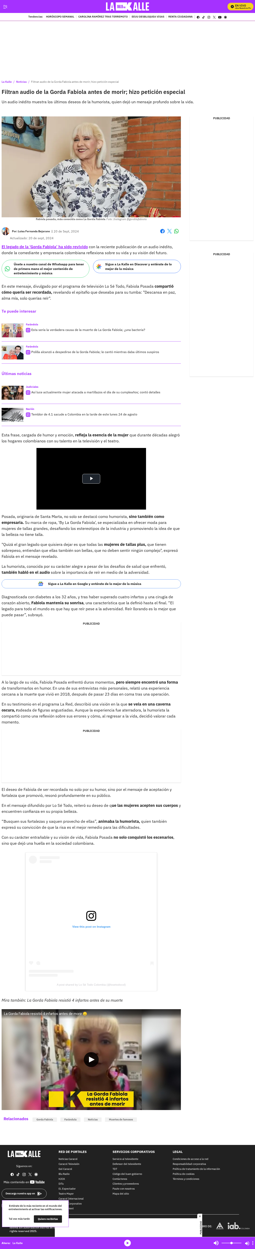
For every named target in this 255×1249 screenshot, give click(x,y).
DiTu (61, 1184)
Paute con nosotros (124, 1189)
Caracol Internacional (71, 1199)
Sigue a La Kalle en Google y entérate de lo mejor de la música (94, 584)
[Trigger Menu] (5, 6)
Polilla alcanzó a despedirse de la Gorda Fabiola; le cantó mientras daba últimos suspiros (95, 352)
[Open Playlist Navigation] (252, 1243)
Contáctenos (120, 1179)
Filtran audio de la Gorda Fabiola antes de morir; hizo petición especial (75, 81)
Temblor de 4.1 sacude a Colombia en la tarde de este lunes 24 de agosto (84, 414)
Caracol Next (66, 1209)
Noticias (21, 81)
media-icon (127, 1243)
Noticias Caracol (68, 1159)
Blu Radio (64, 1174)
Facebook (162, 233)
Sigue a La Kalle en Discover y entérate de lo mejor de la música (138, 266)
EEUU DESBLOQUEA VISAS (148, 17)
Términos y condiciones (186, 1179)
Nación (30, 409)
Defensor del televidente (127, 1164)
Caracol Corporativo (70, 1204)
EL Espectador (67, 1189)
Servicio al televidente (125, 1159)
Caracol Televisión (69, 1164)
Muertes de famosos (121, 1119)
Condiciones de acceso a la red (190, 1159)
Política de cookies (183, 1174)
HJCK (62, 1179)
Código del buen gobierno (127, 1174)
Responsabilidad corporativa (189, 1164)
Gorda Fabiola (44, 1119)
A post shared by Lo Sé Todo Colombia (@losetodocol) (91, 984)
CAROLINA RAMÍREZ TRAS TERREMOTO (103, 17)
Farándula (32, 324)
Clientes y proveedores (126, 1184)
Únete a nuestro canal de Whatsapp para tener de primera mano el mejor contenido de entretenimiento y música (49, 268)
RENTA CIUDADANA (180, 17)
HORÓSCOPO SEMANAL (60, 17)
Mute (216, 1243)
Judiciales (32, 387)
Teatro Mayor (66, 1194)
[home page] (127, 6)
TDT (115, 1169)
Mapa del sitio (121, 1194)
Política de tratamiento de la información (196, 1169)
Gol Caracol (65, 1169)
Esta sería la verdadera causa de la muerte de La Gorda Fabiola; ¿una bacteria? (88, 330)
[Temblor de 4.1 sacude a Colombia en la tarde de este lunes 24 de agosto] (13, 415)
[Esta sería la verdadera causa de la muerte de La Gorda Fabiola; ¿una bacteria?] (13, 330)
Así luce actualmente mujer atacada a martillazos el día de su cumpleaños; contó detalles (95, 392)
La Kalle (7, 81)
